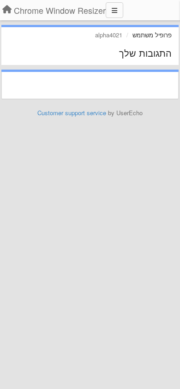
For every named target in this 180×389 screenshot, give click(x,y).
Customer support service (71, 112)
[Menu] (114, 10)
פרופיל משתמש (152, 34)
